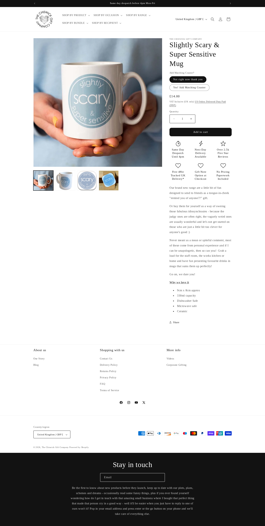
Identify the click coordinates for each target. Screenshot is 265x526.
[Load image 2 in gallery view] (65, 181)
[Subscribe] (161, 477)
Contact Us (106, 358)
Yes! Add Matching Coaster (189, 87)
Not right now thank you (188, 79)
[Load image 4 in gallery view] (109, 181)
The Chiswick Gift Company (55, 447)
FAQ (102, 384)
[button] (75, 15)
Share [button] (176, 322)
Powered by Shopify (79, 447)
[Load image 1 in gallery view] (43, 181)
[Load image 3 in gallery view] (87, 181)
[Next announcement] (230, 3)
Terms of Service (109, 390)
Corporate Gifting (177, 364)
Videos (170, 358)
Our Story (39, 358)
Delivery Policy (109, 364)
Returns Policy (108, 371)
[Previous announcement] (35, 3)
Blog (36, 364)
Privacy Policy (108, 377)
